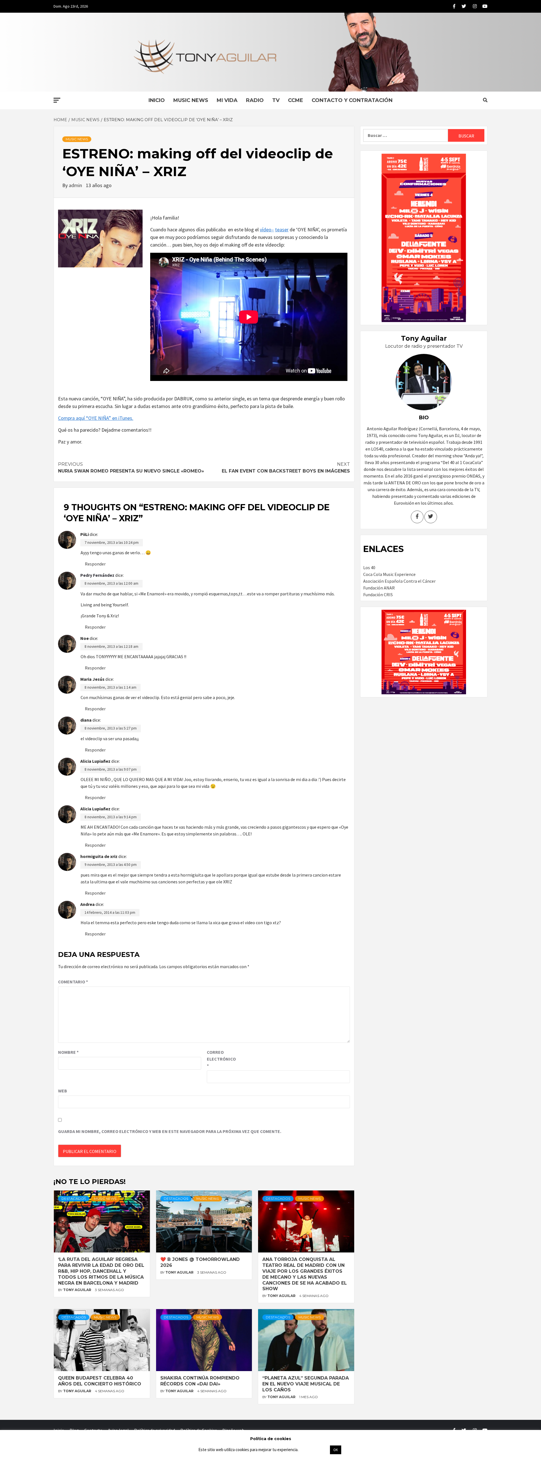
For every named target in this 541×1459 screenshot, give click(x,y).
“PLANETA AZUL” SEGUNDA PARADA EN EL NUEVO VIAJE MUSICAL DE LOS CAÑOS (305, 1384)
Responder (95, 564)
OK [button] (335, 1449)
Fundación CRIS (378, 594)
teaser (282, 229)
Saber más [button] (314, 1449)
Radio (255, 100)
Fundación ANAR (379, 588)
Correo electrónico (221, 1058)
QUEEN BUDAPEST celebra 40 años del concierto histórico (99, 1381)
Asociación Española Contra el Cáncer (399, 581)
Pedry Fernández (97, 575)
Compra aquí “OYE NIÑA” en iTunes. (95, 418)
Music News (190, 100)
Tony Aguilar (77, 1290)
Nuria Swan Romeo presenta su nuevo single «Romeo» (131, 468)
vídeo (265, 229)
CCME (295, 100)
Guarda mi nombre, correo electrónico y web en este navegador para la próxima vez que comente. (169, 1131)
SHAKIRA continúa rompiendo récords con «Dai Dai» (200, 1381)
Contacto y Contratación (352, 100)
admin (76, 185)
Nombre (68, 1052)
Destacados (73, 1198)
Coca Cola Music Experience (389, 574)
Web (62, 1091)
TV (276, 100)
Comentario (73, 982)
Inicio (156, 100)
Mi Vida (227, 100)
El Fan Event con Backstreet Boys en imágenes (286, 468)
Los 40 (369, 567)
